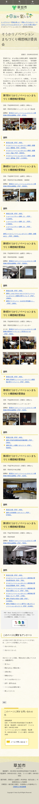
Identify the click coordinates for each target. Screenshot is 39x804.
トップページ (5, 22)
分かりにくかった (10, 650)
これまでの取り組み (29, 24)
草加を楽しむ (15, 22)
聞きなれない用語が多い (13, 668)
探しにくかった (10, 691)
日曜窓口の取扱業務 (19, 787)
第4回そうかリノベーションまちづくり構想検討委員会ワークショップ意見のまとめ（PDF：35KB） (19, 331)
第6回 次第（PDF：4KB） (14, 213)
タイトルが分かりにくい (13, 679)
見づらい (7, 664)
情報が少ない (9, 675)
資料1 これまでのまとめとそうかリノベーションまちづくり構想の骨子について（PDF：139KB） (20, 296)
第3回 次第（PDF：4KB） (14, 437)
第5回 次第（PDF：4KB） (14, 291)
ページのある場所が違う (13, 687)
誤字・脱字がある (10, 683)
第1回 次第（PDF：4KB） (14, 575)
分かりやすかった (10, 646)
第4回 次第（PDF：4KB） (14, 377)
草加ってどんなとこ (28, 22)
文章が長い (8, 672)
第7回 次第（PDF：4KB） (14, 142)
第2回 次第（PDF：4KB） (14, 510)
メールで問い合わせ (18, 742)
